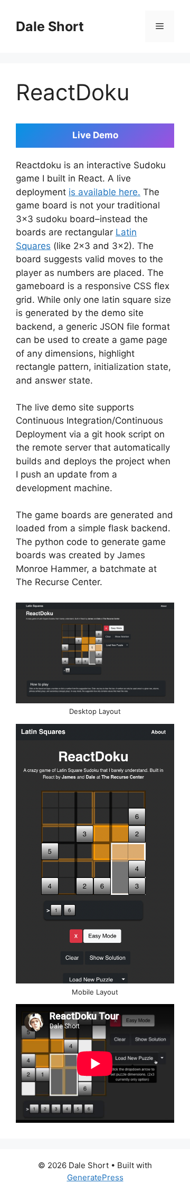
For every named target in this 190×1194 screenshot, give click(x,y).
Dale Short (50, 26)
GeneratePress (95, 1177)
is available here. (104, 192)
